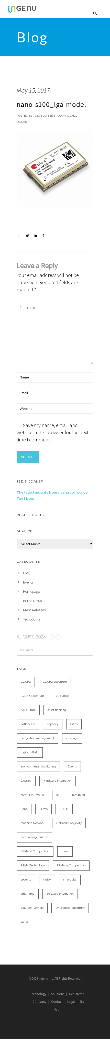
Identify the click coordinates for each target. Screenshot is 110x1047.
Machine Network (32, 823)
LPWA (43, 809)
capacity (52, 724)
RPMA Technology (33, 865)
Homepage (31, 592)
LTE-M (64, 809)
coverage (72, 738)
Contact (56, 1001)
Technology (38, 994)
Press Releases (34, 610)
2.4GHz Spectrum (32, 696)
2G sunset (62, 696)
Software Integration (60, 893)
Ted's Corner (32, 619)
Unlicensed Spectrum (70, 908)
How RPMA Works (32, 794)
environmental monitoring (38, 766)
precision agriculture (34, 837)
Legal (71, 1001)
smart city (69, 879)
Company (39, 1001)
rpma (65, 851)
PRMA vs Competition (35, 851)
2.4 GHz (26, 681)
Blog (26, 573)
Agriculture (28, 710)
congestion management (37, 738)
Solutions (57, 994)
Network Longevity (69, 823)
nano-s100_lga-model (51, 104)
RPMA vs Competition (71, 865)
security (26, 879)
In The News (32, 601)
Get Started (76, 994)
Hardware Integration (57, 780)
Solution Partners (32, 908)
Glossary (26, 780)
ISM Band (78, 794)
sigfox (47, 879)
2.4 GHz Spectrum (55, 681)
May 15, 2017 (33, 90)
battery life (28, 724)
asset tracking (57, 710)
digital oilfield (30, 752)
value (24, 922)
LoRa (24, 809)
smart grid (28, 893)
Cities (74, 724)
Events (28, 582)
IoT (58, 794)
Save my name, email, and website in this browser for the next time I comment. (53, 432)
